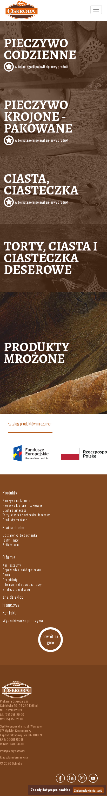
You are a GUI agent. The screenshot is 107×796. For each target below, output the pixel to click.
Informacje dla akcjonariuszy (22, 584)
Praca (6, 574)
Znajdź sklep (13, 597)
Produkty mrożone (36, 352)
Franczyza (11, 605)
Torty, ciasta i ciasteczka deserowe (51, 257)
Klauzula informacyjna (14, 757)
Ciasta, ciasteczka (41, 187)
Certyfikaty (10, 579)
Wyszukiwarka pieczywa (23, 620)
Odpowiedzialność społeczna (22, 569)
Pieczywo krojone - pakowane (38, 119)
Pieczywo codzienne (40, 51)
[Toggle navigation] (96, 9)
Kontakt (9, 613)
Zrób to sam (11, 544)
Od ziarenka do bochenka (20, 535)
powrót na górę (50, 639)
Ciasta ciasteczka (14, 510)
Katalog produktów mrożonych (30, 424)
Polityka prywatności (12, 751)
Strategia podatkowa (16, 589)
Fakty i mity (10, 540)
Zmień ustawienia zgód (88, 790)
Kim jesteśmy (12, 565)
